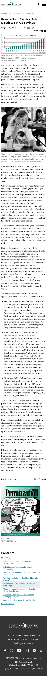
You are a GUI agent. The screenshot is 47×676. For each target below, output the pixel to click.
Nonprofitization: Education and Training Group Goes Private (19, 590)
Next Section (40, 479)
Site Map (35, 639)
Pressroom (35, 635)
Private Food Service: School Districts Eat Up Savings (19, 584)
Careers (25, 639)
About (19, 635)
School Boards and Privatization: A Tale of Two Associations (21, 573)
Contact (30, 643)
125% (45, 31)
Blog (26, 635)
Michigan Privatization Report (25, 13)
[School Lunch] (23, 129)
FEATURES (5, 558)
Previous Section (8, 479)
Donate (10, 635)
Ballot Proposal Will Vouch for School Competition (17, 568)
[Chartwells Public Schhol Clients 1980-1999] (23, 44)
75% (42, 31)
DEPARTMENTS (7, 604)
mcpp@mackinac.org (31, 658)
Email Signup (19, 643)
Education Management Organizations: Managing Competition (18, 596)
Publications (6, 13)
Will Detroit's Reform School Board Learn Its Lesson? (20, 579)
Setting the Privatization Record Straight (19, 600)
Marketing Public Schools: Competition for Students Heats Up (20, 562)
